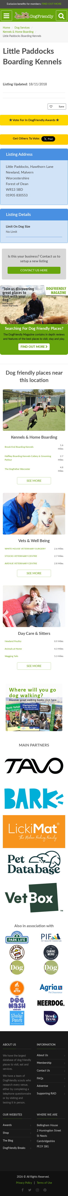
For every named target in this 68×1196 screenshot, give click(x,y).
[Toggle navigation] (6, 15)
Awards (7, 1125)
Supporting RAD (46, 1093)
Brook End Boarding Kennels (19, 447)
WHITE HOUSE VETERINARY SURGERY (25, 549)
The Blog (8, 1140)
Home (6, 27)
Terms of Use (44, 1183)
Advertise (42, 1086)
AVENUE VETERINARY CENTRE (21, 563)
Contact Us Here (34, 270)
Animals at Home (13, 649)
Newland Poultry (13, 641)
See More (34, 480)
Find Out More (51, 4)
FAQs (40, 1078)
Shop (6, 1133)
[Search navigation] (61, 15)
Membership (44, 1063)
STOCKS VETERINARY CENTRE (21, 556)
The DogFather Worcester (17, 469)
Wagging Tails (11, 656)
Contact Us (43, 1070)
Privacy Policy (24, 1183)
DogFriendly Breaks (14, 1148)
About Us (42, 1055)
